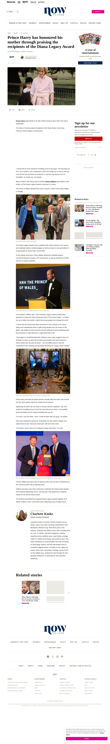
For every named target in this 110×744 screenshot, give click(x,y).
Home (9, 33)
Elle (86, 685)
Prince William (24, 33)
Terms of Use (78, 144)
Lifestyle (74, 23)
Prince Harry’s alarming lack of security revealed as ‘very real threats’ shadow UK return (31, 599)
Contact (62, 665)
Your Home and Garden (15, 690)
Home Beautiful (13, 685)
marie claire (89, 682)
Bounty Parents (65, 693)
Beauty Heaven (89, 688)
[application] (41, 86)
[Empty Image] (79, 235)
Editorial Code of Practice (80, 665)
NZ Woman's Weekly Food (68, 688)
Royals (56, 23)
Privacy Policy (96, 142)
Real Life (64, 23)
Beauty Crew (89, 690)
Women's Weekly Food (67, 685)
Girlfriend (88, 693)
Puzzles (83, 23)
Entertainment (45, 23)
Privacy (31, 665)
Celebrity (33, 23)
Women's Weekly (65, 682)
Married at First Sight (18, 23)
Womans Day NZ (40, 685)
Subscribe (51, 665)
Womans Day (39, 682)
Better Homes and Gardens (16, 688)
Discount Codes (95, 23)
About (21, 665)
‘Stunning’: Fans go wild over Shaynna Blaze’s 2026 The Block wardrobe (94, 247)
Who (36, 688)
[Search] (17, 12)
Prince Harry (20, 121)
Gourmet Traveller (66, 690)
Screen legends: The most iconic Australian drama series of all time (93, 222)
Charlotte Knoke (30, 58)
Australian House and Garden (18, 682)
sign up (88, 138)
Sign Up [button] (97, 11)
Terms (40, 665)
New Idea (38, 690)
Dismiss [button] (87, 738)
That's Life (38, 693)
